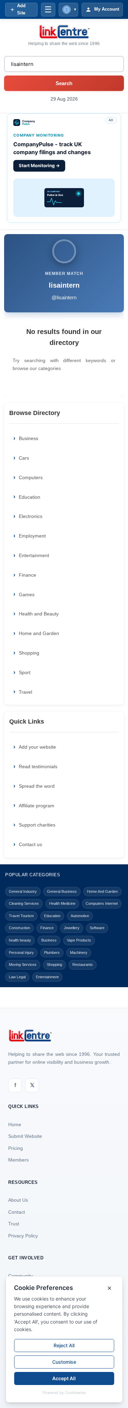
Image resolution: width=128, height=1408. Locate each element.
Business (28, 438)
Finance (27, 575)
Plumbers (52, 952)
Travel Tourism (21, 916)
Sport (24, 672)
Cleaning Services (24, 903)
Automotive (80, 916)
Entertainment (34, 555)
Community (20, 1276)
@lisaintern (64, 297)
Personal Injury (21, 952)
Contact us (30, 844)
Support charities (37, 825)
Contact (16, 1212)
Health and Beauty (39, 613)
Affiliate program (36, 805)
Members (18, 1160)
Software (97, 928)
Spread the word (37, 786)
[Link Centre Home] (64, 31)
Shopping (29, 653)
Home (14, 1124)
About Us (18, 1200)
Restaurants (82, 964)
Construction (19, 928)
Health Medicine (62, 903)
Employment (32, 536)
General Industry (23, 891)
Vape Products (79, 940)
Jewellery (72, 928)
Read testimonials (38, 766)
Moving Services (23, 964)
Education (29, 497)
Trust (13, 1223)
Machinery (78, 952)
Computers (31, 477)
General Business (62, 891)
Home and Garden (39, 633)
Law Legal (17, 977)
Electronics (30, 516)
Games (26, 594)
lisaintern (64, 285)
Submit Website (25, 1136)
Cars (24, 458)
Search (64, 83)
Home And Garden (102, 891)
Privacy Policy (23, 1235)
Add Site (21, 9)
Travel (25, 692)
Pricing (15, 1148)
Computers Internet (102, 903)
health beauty (20, 940)
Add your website (37, 747)
